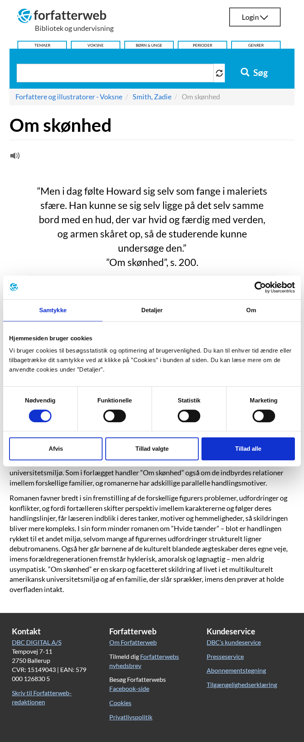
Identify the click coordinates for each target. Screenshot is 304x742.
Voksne (95, 45)
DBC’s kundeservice (234, 642)
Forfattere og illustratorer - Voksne (68, 96)
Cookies (120, 702)
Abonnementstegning (236, 670)
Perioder (202, 45)
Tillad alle (248, 448)
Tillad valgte (152, 448)
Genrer (256, 45)
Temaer (42, 45)
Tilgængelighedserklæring (242, 684)
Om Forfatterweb (133, 642)
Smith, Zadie (152, 96)
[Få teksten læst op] (14, 157)
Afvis (56, 448)
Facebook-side (129, 688)
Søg (260, 73)
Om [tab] (251, 310)
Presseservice (225, 656)
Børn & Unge (149, 45)
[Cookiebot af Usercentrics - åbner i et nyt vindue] (260, 287)
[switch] (114, 416)
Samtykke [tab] (52, 310)
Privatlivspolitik (130, 717)
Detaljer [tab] (152, 310)
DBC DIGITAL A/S (36, 642)
